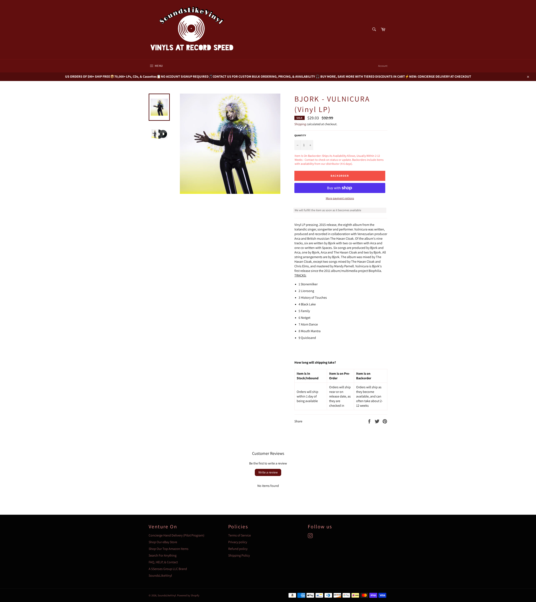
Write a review (268, 472)
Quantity (300, 135)
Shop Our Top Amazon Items (168, 549)
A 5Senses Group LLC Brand (168, 569)
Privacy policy (237, 542)
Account (382, 66)
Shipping (300, 124)
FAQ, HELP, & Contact (163, 562)
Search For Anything (163, 555)
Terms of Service (239, 535)
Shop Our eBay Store (163, 542)
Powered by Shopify (188, 595)
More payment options (340, 198)
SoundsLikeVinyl (160, 575)
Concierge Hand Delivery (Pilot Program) (176, 535)
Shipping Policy (239, 555)
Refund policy (237, 549)
